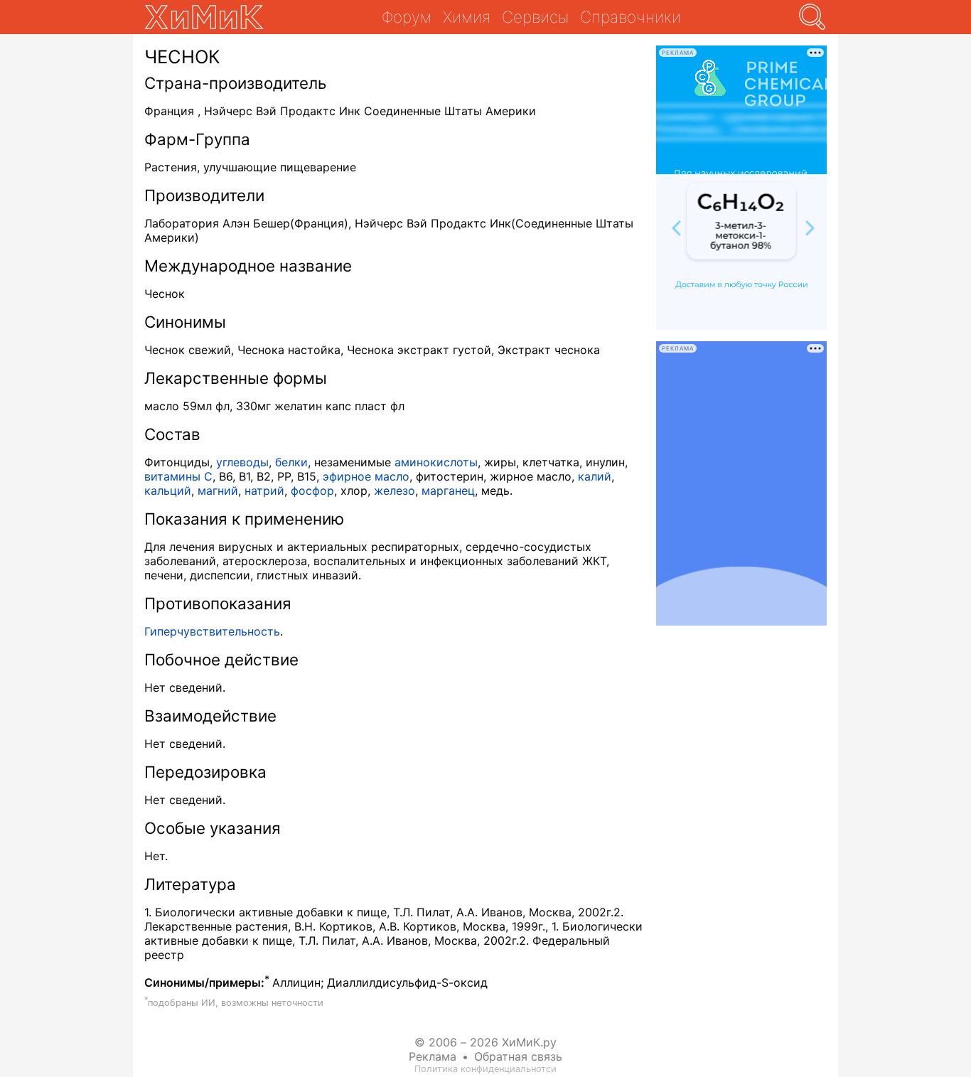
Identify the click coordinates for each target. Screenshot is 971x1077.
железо (394, 490)
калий (594, 476)
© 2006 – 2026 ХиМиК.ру (485, 1042)
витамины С (178, 476)
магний (218, 490)
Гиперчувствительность (212, 631)
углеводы (242, 462)
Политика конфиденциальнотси (485, 1068)
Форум (406, 16)
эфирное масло (366, 476)
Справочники (630, 16)
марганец (448, 490)
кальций (167, 490)
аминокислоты (436, 462)
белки (291, 462)
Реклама (432, 1056)
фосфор (312, 490)
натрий (264, 490)
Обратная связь (518, 1056)
